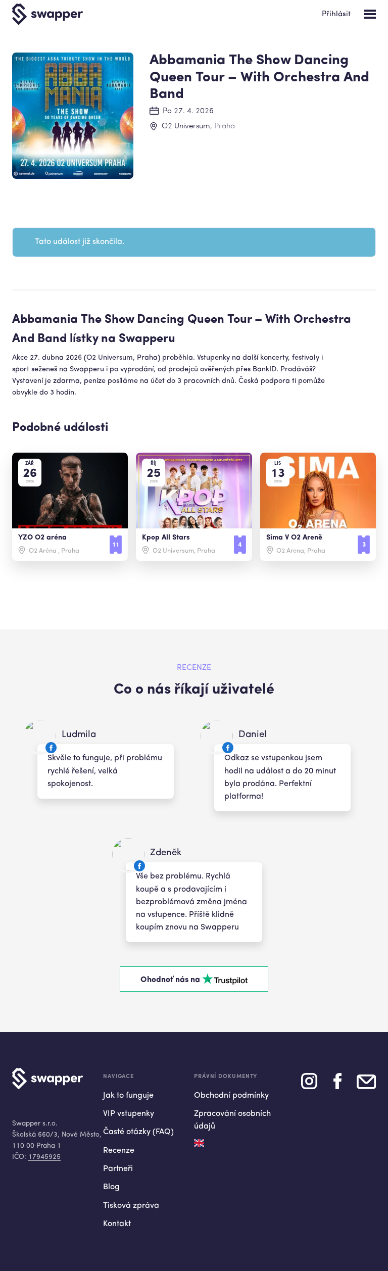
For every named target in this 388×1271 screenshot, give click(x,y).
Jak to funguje (128, 1096)
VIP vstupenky (128, 1114)
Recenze (118, 1151)
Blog (111, 1187)
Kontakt (117, 1224)
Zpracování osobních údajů (232, 1120)
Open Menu (370, 14)
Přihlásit (336, 14)
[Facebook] (337, 1085)
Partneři (118, 1169)
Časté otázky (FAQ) (138, 1132)
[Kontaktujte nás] (366, 1085)
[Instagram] (309, 1085)
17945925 (44, 1157)
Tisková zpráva (131, 1206)
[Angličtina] (199, 1143)
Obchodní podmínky (231, 1096)
